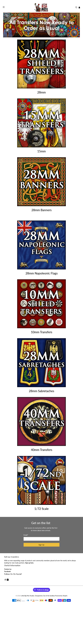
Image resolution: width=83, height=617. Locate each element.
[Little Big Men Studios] (41, 7)
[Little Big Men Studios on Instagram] (8, 580)
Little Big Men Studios (27, 596)
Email (26, 535)
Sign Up (41, 545)
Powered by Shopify (61, 596)
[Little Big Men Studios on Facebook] (5, 580)
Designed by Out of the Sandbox (45, 596)
